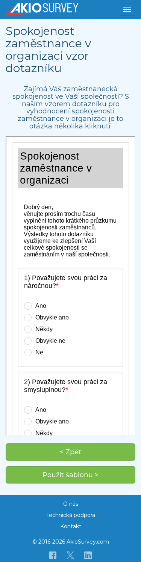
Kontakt (70, 526)
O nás (70, 503)
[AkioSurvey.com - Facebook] (53, 554)
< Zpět (70, 452)
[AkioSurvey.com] (42, 9)
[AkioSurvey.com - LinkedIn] (88, 554)
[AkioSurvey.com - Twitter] (70, 554)
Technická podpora (70, 515)
